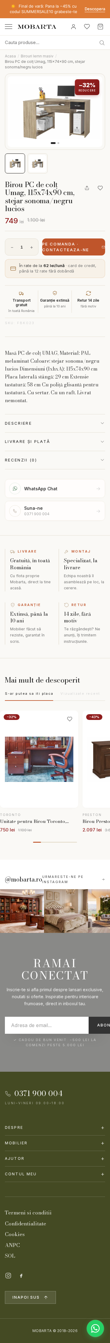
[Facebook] (21, 1275)
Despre (55, 1127)
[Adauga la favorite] (100, 188)
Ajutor (55, 1158)
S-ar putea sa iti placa (29, 693)
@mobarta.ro (23, 879)
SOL (10, 1256)
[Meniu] (8, 26)
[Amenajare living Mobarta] (66, 911)
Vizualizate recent (80, 693)
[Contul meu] (73, 26)
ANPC (12, 1245)
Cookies (15, 1234)
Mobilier (55, 1143)
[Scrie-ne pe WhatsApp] (95, 1328)
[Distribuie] (87, 188)
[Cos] (100, 26)
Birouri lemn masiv (37, 56)
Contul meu (55, 1174)
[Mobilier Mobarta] (22, 911)
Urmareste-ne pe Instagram (63, 879)
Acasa (10, 56)
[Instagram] (8, 1275)
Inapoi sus (26, 1297)
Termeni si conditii (28, 1213)
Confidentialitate (25, 1224)
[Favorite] (87, 26)
